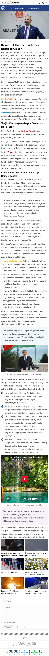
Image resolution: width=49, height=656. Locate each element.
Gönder (8, 627)
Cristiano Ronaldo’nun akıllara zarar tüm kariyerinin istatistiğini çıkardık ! (27, 8)
